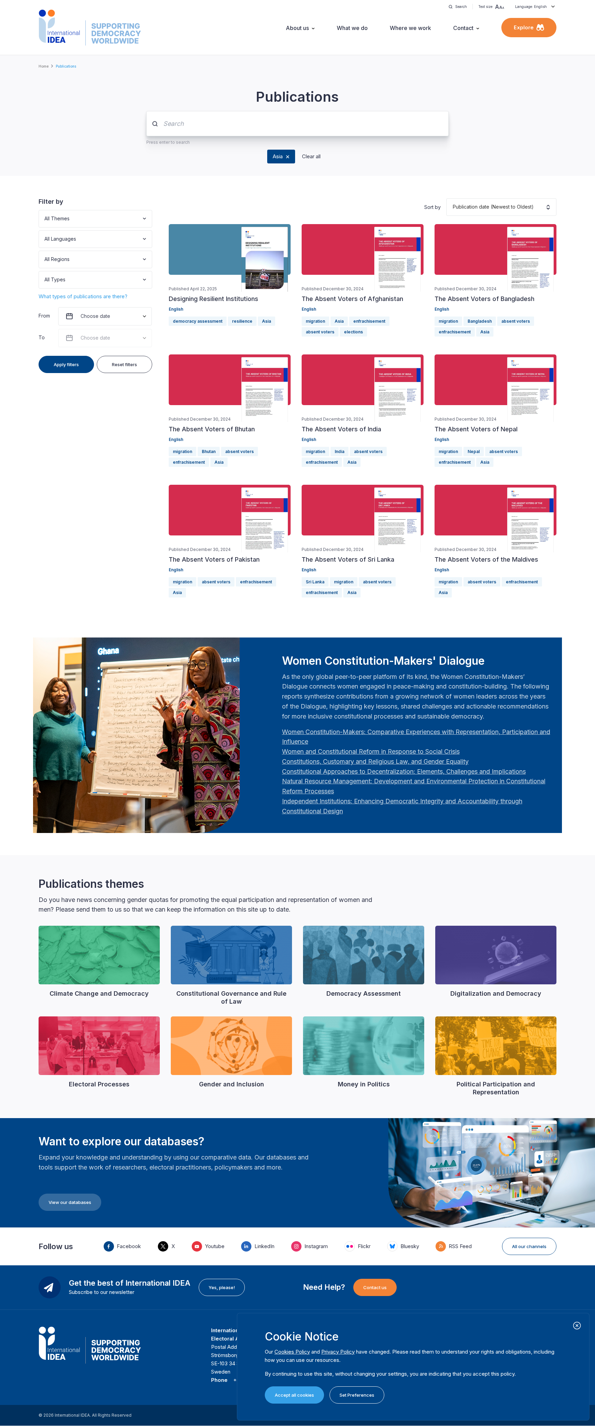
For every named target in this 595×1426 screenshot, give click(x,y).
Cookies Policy (292, 1351)
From (44, 316)
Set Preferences (357, 1395)
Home (44, 66)
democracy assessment (197, 321)
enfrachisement (369, 321)
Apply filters (66, 364)
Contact (463, 27)
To (42, 337)
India (339, 451)
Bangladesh (480, 321)
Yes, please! (222, 1287)
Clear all (311, 156)
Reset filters (124, 364)
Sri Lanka (315, 581)
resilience (242, 321)
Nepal (474, 451)
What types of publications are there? (83, 296)
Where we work (410, 27)
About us (297, 27)
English (176, 309)
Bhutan (209, 451)
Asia (278, 156)
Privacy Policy (338, 1351)
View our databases (70, 1202)
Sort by (432, 207)
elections (353, 331)
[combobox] (45, 219)
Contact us (375, 1287)
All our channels (529, 1246)
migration (315, 321)
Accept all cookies (294, 1395)
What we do (352, 27)
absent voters (320, 331)
